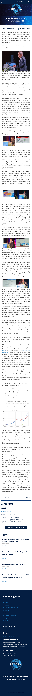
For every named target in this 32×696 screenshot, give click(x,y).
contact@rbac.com (6, 511)
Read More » (5, 546)
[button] (1, 1)
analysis (12, 370)
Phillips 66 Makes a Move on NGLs (14, 564)
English (20, 1)
